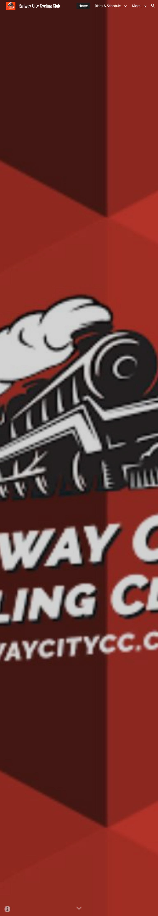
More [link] (136, 5)
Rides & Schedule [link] (108, 5)
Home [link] (83, 5)
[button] (153, 6)
